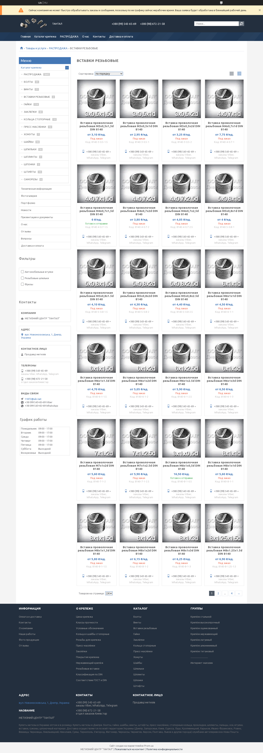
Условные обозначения (90, 628)
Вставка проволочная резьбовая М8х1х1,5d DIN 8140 (96, 550)
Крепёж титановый (202, 651)
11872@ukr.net (33, 399)
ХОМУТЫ (29, 134)
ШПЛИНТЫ (30, 156)
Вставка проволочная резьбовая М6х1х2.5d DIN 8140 (181, 381)
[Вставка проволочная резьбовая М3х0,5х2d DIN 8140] (181, 99)
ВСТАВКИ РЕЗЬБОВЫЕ (37, 96)
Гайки (136, 634)
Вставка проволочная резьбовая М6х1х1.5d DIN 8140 (96, 381)
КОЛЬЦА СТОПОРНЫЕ (37, 119)
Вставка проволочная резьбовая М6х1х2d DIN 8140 (139, 381)
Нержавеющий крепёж (89, 662)
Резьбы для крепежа (88, 639)
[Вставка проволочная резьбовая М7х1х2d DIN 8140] (96, 438)
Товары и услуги (36, 48)
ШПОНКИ (29, 164)
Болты (137, 616)
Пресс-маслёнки (85, 645)
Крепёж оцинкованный (204, 628)
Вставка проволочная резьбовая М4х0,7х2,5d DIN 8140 (182, 211)
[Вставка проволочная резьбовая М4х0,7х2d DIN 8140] (139, 183)
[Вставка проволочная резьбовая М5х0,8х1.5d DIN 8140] (96, 268)
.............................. (199, 657)
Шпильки (138, 668)
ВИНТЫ (28, 89)
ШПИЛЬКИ (30, 149)
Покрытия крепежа (87, 657)
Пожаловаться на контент (130, 749)
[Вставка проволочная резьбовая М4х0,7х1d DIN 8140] (224, 99)
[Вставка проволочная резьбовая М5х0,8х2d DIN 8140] (139, 268)
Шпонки (138, 680)
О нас (85, 36)
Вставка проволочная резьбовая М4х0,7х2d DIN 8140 (139, 211)
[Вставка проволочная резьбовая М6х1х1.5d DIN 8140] (96, 353)
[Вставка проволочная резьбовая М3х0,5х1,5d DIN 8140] (96, 99)
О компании (26, 628)
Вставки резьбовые (145, 628)
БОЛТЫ (28, 81)
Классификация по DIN (89, 674)
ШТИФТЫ (30, 171)
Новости (26, 210)
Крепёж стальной (201, 616)
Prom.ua (148, 746)
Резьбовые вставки (87, 668)
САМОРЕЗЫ (31, 179)
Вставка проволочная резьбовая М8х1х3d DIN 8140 (181, 550)
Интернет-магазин (202, 662)
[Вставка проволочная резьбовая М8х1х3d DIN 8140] (181, 523)
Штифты (138, 686)
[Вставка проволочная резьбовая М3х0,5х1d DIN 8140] (139, 99)
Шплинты (139, 674)
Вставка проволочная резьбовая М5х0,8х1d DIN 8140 (224, 211)
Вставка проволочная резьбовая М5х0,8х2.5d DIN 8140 (182, 296)
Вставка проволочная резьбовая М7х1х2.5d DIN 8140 (139, 465)
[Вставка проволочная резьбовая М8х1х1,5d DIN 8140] (96, 523)
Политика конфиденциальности (164, 749)
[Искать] (241, 23)
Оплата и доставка (30, 616)
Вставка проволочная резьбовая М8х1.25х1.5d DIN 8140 (224, 550)
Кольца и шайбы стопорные (92, 634)
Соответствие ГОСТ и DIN (91, 680)
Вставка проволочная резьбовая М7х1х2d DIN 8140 (96, 465)
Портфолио (28, 203)
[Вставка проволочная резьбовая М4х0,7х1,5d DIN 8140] (96, 183)
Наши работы (27, 634)
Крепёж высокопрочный (205, 622)
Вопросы (26, 238)
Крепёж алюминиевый (204, 645)
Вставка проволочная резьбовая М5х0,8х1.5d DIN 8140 (97, 296)
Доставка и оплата (121, 36)
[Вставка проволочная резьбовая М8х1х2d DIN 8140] (139, 523)
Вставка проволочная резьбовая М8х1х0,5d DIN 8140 (181, 465)
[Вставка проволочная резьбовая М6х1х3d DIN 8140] (224, 353)
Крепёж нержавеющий (204, 634)
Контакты (99, 36)
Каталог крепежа (45, 36)
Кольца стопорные (144, 645)
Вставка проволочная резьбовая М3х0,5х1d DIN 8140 (139, 126)
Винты (137, 622)
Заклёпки (81, 651)
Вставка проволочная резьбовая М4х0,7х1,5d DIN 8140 (97, 211)
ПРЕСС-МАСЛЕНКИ (35, 126)
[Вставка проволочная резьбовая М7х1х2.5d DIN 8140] (139, 438)
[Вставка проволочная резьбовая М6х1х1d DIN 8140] (224, 268)
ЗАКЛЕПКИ (30, 111)
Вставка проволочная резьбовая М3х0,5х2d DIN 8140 (181, 126)
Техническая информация (36, 188)
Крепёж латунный (201, 639)
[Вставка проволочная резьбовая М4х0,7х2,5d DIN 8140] (181, 183)
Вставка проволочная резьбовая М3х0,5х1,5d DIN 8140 (97, 126)
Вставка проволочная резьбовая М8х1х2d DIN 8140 (139, 550)
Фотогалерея (29, 195)
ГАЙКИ (28, 104)
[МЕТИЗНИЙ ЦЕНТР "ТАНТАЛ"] (33, 23)
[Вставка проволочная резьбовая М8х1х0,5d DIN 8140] (181, 438)
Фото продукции (29, 639)
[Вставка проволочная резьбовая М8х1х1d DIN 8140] (224, 438)
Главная (26, 36)
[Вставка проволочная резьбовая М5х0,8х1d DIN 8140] (224, 183)
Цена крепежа (84, 616)
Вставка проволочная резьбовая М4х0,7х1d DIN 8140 (224, 126)
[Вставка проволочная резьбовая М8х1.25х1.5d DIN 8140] (224, 523)
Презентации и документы (37, 217)
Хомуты (138, 657)
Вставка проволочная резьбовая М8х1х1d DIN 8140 (224, 465)
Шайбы (137, 662)
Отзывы (26, 231)
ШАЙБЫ (29, 141)
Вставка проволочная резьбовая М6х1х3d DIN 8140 (224, 381)
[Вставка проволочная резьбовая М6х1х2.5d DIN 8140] (181, 353)
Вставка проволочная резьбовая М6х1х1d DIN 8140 (224, 296)
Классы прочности (87, 622)
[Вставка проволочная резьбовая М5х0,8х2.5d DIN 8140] (181, 268)
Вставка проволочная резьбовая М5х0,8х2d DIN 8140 (139, 296)
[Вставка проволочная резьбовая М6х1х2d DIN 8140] (139, 353)
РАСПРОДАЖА (69, 36)
